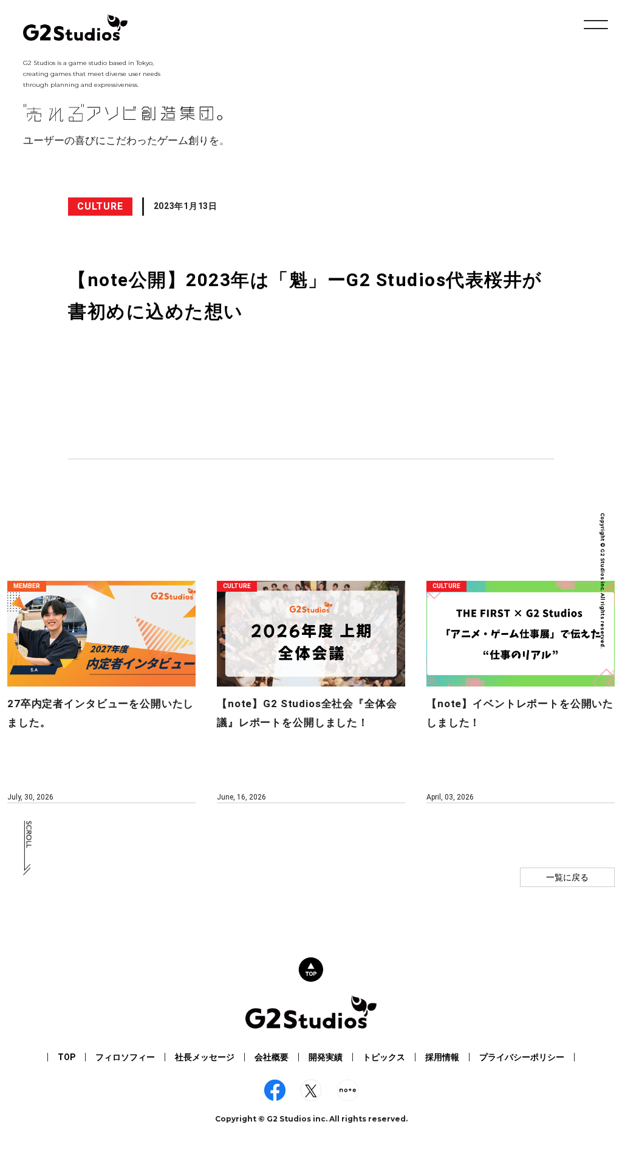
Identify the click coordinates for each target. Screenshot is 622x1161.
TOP (66, 1057)
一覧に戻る (567, 877)
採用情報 (442, 1057)
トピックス (384, 1057)
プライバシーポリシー (521, 1057)
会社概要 (272, 1057)
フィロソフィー (125, 1057)
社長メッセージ (204, 1057)
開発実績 (326, 1057)
